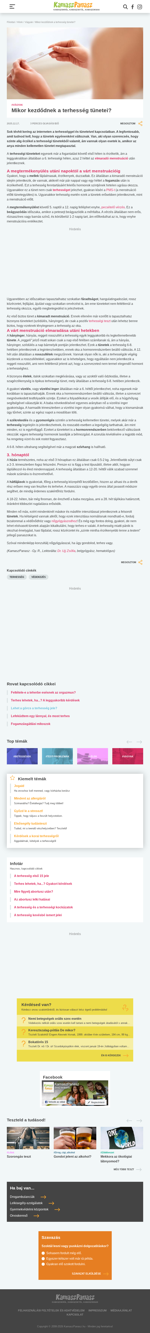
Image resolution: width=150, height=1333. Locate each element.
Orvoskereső (19, 1215)
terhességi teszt (100, 321)
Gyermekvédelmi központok (29, 1209)
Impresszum (97, 1310)
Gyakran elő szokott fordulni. (66, 1264)
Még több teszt (124, 1169)
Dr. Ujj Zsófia (66, 551)
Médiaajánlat (121, 1310)
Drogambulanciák (22, 1196)
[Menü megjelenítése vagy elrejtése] (12, 6)
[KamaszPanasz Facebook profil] (75, 1093)
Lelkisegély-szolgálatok (26, 1203)
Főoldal (11, 22)
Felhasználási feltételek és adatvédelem (51, 1310)
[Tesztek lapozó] (75, 1120)
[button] (132, 6)
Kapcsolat (75, 1314)
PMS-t (110, 190)
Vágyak (29, 22)
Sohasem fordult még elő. (64, 1253)
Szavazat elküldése (86, 1273)
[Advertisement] (75, 635)
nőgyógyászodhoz (64, 521)
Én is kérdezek (111, 1055)
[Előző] (128, 742)
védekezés (38, 577)
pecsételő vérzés (113, 207)
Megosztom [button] (127, 123)
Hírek (20, 22)
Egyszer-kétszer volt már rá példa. (69, 1258)
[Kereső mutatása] (125, 6)
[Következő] (138, 742)
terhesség (17, 577)
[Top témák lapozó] (75, 742)
